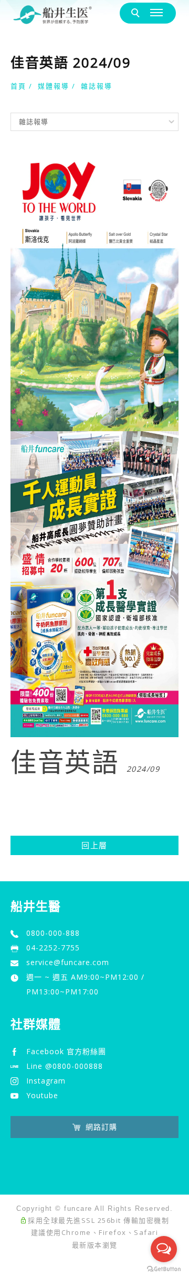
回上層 (94, 845)
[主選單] (158, 13)
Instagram (46, 1081)
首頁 (18, 86)
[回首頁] (52, 15)
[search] (137, 13)
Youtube (42, 1095)
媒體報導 (53, 86)
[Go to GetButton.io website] (164, 1269)
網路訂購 (101, 1127)
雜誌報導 (96, 86)
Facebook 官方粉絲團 (66, 1051)
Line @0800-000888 (64, 1066)
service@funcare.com (67, 962)
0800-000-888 (53, 933)
